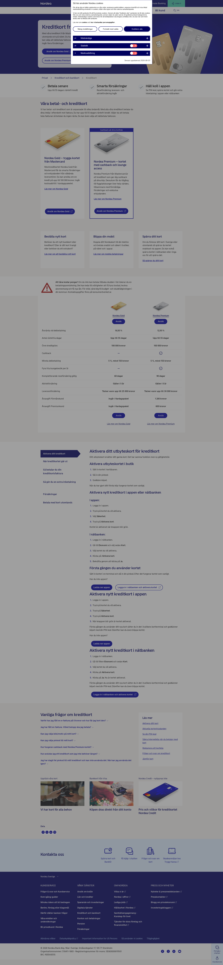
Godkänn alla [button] (137, 29)
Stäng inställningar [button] (85, 29)
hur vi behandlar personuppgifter (103, 22)
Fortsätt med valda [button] (110, 29)
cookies (85, 22)
